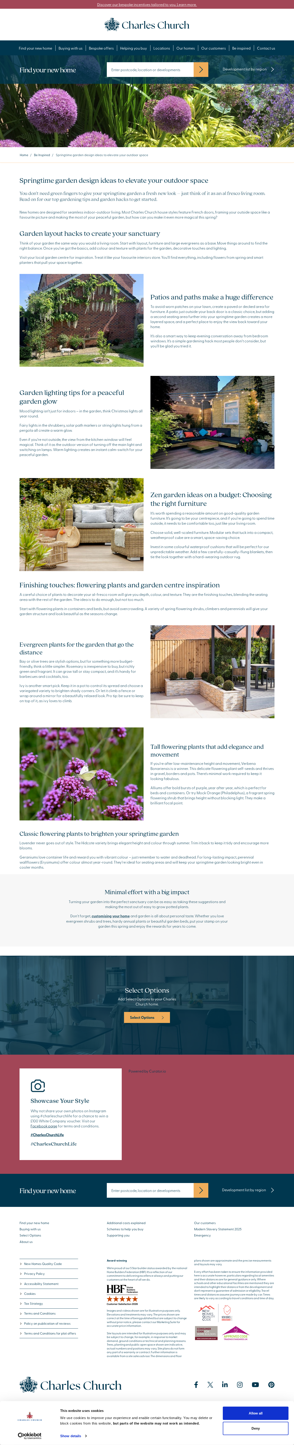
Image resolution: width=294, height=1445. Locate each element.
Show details (70, 1436)
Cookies (30, 1293)
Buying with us (70, 48)
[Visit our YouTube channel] (255, 1385)
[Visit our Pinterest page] (271, 1385)
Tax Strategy (33, 1303)
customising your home (111, 915)
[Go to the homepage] (147, 23)
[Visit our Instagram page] (240, 1385)
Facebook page (44, 1125)
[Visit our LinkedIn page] (225, 1385)
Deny (256, 1428)
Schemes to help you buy (125, 1229)
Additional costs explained (126, 1223)
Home (24, 155)
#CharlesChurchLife (47, 1134)
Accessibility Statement (41, 1284)
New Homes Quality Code (43, 1264)
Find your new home (35, 48)
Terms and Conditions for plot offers (50, 1333)
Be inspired (241, 48)
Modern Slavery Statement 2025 (218, 1229)
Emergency (202, 1235)
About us (26, 1241)
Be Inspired (42, 155)
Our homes (185, 48)
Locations (161, 48)
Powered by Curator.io (147, 1070)
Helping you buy (133, 48)
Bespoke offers (101, 48)
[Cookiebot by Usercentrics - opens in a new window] (30, 1436)
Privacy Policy (34, 1273)
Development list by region (245, 68)
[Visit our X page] (210, 1385)
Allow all (256, 1413)
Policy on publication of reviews (47, 1323)
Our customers (213, 48)
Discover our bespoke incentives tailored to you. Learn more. (147, 4)
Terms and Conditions (40, 1313)
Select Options (142, 1017)
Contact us (266, 48)
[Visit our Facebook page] (196, 1385)
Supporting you (118, 1235)
